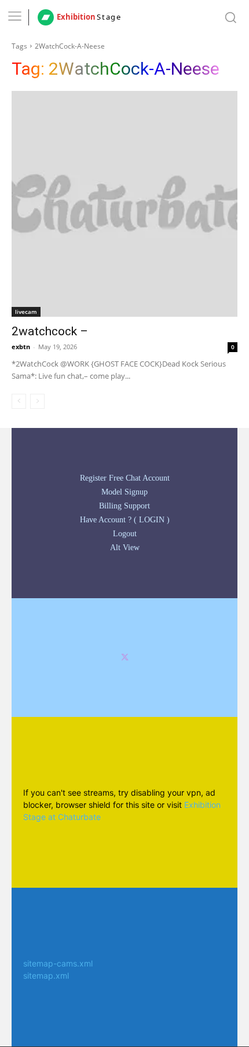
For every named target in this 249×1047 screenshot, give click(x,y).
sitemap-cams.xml (58, 963)
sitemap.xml (46, 975)
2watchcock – (50, 331)
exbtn (21, 346)
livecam (26, 311)
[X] (125, 657)
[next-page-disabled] (37, 401)
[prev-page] (19, 401)
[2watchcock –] (124, 204)
